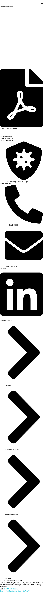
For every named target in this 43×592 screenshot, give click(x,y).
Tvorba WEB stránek (7, 591)
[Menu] (42, 3)
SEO (19, 591)
